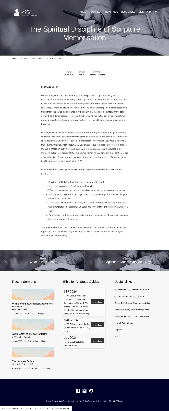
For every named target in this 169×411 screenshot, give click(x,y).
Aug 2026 (71, 319)
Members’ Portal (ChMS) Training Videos (131, 309)
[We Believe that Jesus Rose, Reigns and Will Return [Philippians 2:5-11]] (33, 298)
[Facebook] (78, 391)
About (83, 12)
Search (117, 336)
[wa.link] (91, 391)
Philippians (42, 314)
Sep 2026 (70, 291)
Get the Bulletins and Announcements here (132, 303)
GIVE (141, 12)
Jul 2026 (70, 337)
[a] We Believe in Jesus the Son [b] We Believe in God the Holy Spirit (77, 327)
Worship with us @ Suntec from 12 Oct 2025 (133, 289)
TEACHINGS (111, 12)
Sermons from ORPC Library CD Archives (132, 316)
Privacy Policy (101, 401)
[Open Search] (156, 12)
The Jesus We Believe (23, 362)
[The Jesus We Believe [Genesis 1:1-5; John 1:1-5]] (33, 355)
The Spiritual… (56, 59)
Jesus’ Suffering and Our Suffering (29, 335)
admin (81, 74)
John (48, 368)
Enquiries (118, 329)
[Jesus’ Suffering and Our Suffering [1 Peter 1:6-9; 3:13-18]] (33, 328)
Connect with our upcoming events (129, 296)
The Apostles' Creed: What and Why (125, 262)
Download (97, 302)
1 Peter (43, 341)
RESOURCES (128, 12)
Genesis (43, 368)
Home (14, 59)
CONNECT (96, 12)
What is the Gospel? (43, 262)
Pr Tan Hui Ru (29, 314)
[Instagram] (84, 391)
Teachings (24, 59)
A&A (149, 12)
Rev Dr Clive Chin (31, 341)
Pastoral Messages (39, 59)
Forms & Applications (123, 323)
